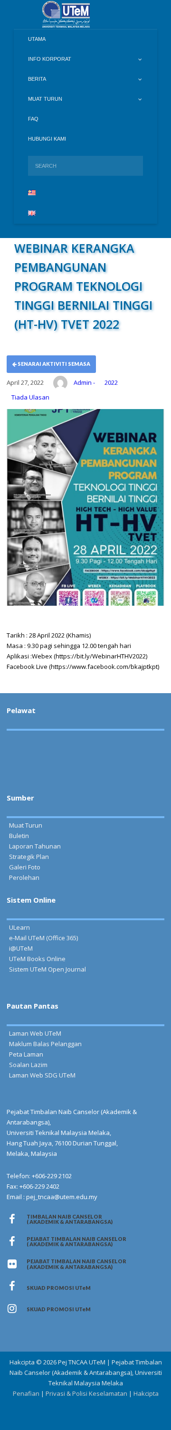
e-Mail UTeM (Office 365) (43, 938)
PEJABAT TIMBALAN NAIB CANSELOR (77, 1241)
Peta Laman (26, 1054)
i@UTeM (21, 948)
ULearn (19, 927)
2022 (111, 382)
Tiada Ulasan (30, 397)
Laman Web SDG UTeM (42, 1075)
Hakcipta (146, 1393)
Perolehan (24, 877)
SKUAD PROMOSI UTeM (59, 1288)
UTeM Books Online (37, 958)
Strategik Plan (29, 856)
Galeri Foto (24, 867)
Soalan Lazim (28, 1064)
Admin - (84, 382)
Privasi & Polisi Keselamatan (86, 1393)
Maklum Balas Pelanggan (45, 1043)
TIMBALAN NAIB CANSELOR (70, 1218)
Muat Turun (25, 825)
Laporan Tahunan (35, 846)
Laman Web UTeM (35, 1033)
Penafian (26, 1393)
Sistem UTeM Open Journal (47, 969)
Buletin (19, 835)
